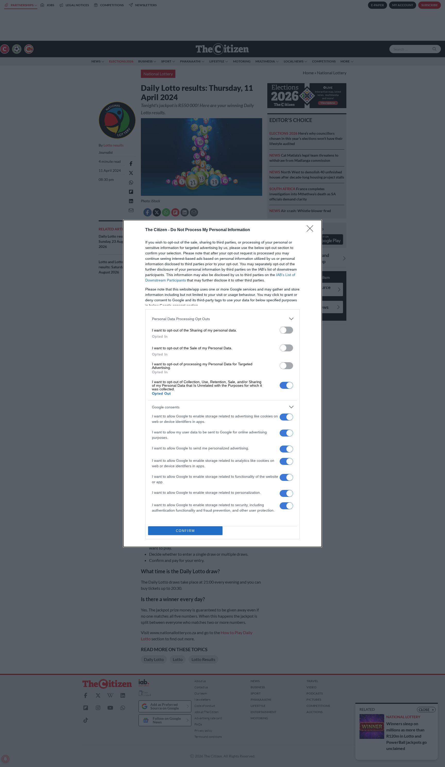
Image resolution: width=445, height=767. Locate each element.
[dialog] (222, 383)
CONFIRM (185, 531)
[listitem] (222, 318)
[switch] (286, 330)
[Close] (311, 230)
